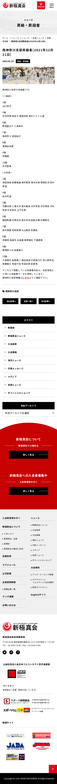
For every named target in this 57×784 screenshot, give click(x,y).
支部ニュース (38, 38)
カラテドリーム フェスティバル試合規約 (42, 580)
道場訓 (7, 543)
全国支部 (6, 556)
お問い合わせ (9, 605)
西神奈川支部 (12, 291)
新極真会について (11, 526)
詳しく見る (28, 454)
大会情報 (12, 352)
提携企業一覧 (10, 589)
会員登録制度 (9, 582)
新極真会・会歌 (10, 538)
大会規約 (35, 567)
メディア (12, 376)
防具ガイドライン (40, 587)
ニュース (15, 38)
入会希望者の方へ (11, 517)
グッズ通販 (8, 596)
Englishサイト (38, 594)
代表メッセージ (16, 368)
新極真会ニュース (17, 335)
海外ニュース (14, 360)
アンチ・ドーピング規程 (43, 574)
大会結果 (12, 343)
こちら (25, 277)
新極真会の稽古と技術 (13, 548)
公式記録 (6, 573)
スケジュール (9, 564)
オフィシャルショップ (19, 392)
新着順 (11, 327)
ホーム (5, 38)
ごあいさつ (9, 533)
